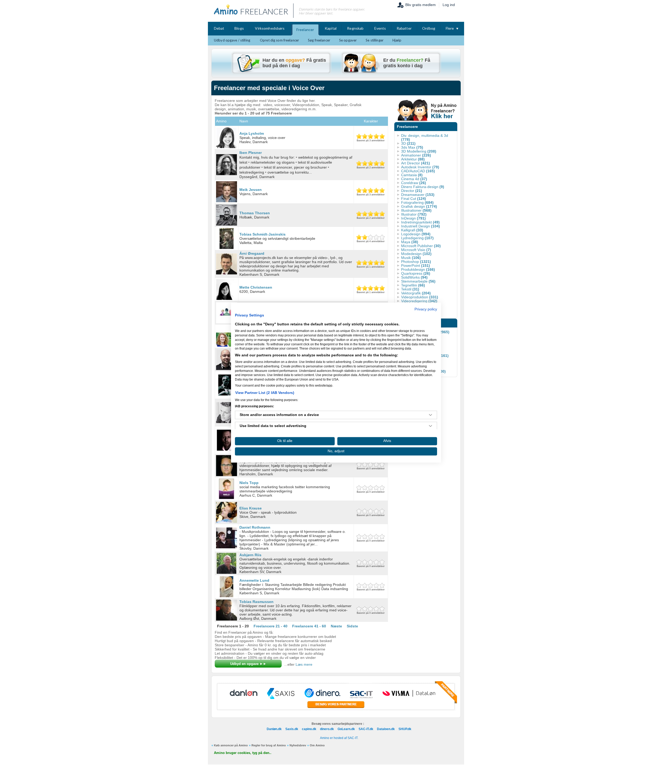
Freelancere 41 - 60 (309, 626)
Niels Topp (249, 483)
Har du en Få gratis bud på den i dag (294, 63)
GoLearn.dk (346, 729)
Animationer (416, 155)
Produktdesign (418, 269)
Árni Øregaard (251, 253)
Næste (336, 626)
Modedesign (416, 254)
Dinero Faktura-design (422, 187)
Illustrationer (416, 210)
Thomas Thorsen (254, 213)
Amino (221, 121)
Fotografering (417, 202)
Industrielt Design (420, 226)
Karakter (371, 121)
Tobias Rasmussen (256, 602)
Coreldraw (413, 183)
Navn (243, 121)
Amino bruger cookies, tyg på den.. (242, 753)
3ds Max (412, 147)
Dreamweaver (417, 194)
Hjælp (397, 40)
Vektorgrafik (416, 293)
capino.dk (309, 729)
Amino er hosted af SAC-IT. (339, 738)
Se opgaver (348, 40)
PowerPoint (415, 265)
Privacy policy (425, 309)
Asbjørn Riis (250, 555)
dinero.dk (327, 729)
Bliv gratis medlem (420, 5)
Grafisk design (419, 206)
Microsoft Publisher (421, 246)
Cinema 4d (414, 179)
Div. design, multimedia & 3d (424, 137)
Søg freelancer (319, 40)
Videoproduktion (419, 297)
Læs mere (304, 664)
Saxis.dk (291, 729)
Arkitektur (413, 159)
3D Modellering (418, 151)
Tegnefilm (413, 285)
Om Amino (317, 745)
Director (411, 191)
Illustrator (414, 214)
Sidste (352, 626)
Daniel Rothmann (254, 527)
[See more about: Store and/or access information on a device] (430, 415)
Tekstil (410, 289)
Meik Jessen (250, 190)
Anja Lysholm (251, 133)
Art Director (415, 163)
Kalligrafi (412, 230)
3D (408, 143)
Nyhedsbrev (298, 745)
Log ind (449, 5)
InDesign (413, 218)
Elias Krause (250, 508)
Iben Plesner (250, 152)
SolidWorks (414, 277)
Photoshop (416, 261)
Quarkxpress (415, 273)
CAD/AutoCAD (418, 171)
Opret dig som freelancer (279, 40)
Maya (409, 242)
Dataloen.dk (386, 729)
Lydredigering (417, 238)
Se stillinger (375, 40)
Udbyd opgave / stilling (232, 40)
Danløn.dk (274, 729)
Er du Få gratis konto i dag (406, 63)
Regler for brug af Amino (268, 745)
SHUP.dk (404, 729)
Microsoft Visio (416, 250)
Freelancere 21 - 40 (270, 626)
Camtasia (412, 175)
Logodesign (415, 234)
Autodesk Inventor (420, 167)
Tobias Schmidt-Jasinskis (262, 234)
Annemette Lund (254, 580)
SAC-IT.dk (366, 729)
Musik (411, 258)
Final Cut (413, 198)
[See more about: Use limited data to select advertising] (430, 426)
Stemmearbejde (418, 281)
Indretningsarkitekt (420, 222)
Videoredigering (419, 301)
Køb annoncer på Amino (231, 745)
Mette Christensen (255, 287)
